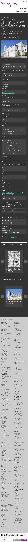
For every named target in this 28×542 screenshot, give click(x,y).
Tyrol (2, 350)
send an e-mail (14, 236)
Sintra (16, 441)
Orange (4, 488)
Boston (17, 502)
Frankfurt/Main (6, 504)
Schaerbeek (5, 371)
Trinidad (17, 430)
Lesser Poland (18, 433)
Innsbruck (5, 351)
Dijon (3, 474)
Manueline (4, 88)
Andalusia (17, 471)
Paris (3, 491)
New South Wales (5, 333)
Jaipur (16, 338)
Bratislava (17, 460)
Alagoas (3, 384)
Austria (3, 341)
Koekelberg (5, 368)
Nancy (3, 477)
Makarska (4, 437)
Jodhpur (17, 340)
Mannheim (5, 496)
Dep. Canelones (18, 514)
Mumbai (17, 332)
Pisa (16, 368)
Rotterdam (18, 418)
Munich (4, 499)
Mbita (16, 381)
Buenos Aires (4, 323)
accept (24, 539)
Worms (4, 516)
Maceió (4, 385)
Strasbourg (5, 479)
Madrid (17, 480)
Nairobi (16, 384)
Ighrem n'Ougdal (19, 403)
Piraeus (4, 527)
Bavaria (3, 498)
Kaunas (17, 393)
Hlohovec (4, 451)
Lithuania (16, 391)
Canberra (4, 332)
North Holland (18, 413)
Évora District (18, 445)
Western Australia (6, 338)
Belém (12, 194)
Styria (2, 348)
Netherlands (17, 411)
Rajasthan (17, 333)
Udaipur (17, 344)
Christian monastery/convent (15, 129)
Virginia (16, 508)
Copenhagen (5, 458)
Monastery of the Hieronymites (10, 66)
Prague (3, 442)
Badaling (4, 416)
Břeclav (4, 450)
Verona (17, 377)
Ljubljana (17, 467)
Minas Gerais (4, 392)
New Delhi (18, 329)
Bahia (2, 387)
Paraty (3, 408)
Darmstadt (5, 503)
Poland (16, 431)
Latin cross (4, 97)
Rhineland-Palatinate (7, 511)
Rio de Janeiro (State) (6, 403)
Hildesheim (5, 510)
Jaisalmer (17, 339)
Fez (16, 407)
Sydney (4, 334)
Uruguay (16, 513)
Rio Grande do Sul (6, 400)
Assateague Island (20, 498)
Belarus (3, 361)
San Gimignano (19, 369)
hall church (11, 97)
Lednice (4, 452)
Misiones (3, 325)
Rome (16, 357)
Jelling (4, 463)
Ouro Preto (5, 395)
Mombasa (16, 382)
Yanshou (4, 418)
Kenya (15, 378)
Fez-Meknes (17, 406)
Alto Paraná (17, 422)
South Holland (18, 415)
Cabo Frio (4, 405)
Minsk (2, 362)
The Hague (18, 419)
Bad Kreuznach (6, 513)
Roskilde (4, 468)
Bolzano (17, 363)
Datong (4, 426)
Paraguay (16, 421)
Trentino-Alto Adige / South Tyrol (20, 362)
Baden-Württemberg (6, 494)
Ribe (3, 465)
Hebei (2, 420)
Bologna (17, 352)
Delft (16, 417)
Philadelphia (18, 507)
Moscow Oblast (18, 452)
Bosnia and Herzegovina (4, 374)
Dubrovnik (5, 433)
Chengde (4, 421)
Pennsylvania (17, 506)
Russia (16, 448)
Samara (17, 455)
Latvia (16, 388)
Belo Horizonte (6, 393)
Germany (3, 492)
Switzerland (17, 482)
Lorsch (4, 506)
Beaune (4, 473)
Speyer (3, 514)
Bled (16, 464)
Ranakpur (17, 342)
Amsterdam (18, 414)
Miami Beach (18, 494)
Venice (16, 376)
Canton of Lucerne (19, 483)
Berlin (2, 500)
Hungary (16, 322)
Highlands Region (6, 440)
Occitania (3, 481)
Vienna (3, 357)
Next (25, 261)
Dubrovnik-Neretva (6, 432)
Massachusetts (18, 501)
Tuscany (16, 364)
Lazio (15, 355)
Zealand (3, 466)
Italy (15, 349)
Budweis (4, 446)
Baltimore (17, 499)
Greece (3, 522)
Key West (17, 493)
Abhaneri (17, 334)
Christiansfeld (6, 462)
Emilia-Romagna (18, 351)
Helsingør (4, 459)
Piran (16, 468)
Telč (3, 441)
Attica (2, 524)
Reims (3, 478)
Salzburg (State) (5, 345)
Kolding (4, 464)
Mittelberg (5, 359)
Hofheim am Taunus (7, 505)
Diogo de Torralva (12, 149)
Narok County (18, 385)
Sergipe (3, 410)
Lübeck (4, 519)
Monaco (16, 399)
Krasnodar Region (19, 449)
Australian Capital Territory (6, 330)
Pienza (16, 367)
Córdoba (17, 473)
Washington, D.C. (18, 511)
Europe (3, 192)
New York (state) (18, 503)
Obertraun (5, 355)
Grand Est (4, 476)
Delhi (16, 328)
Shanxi (3, 425)
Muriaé (4, 394)
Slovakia (16, 459)
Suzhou (4, 423)
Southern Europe (10, 192)
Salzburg (4, 346)
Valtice (4, 453)
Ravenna (17, 354)
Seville (17, 477)
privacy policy (4, 539)
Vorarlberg (4, 358)
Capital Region (5, 457)
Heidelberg (5, 495)
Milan (16, 359)
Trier (3, 515)
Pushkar (17, 341)
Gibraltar (3, 521)
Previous (2, 261)
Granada (17, 474)
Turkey (16, 486)
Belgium (3, 364)
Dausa (16, 336)
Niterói (4, 407)
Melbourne (5, 337)
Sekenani (17, 386)
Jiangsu (3, 422)
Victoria (3, 336)
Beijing (4, 417)
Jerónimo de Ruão (12, 153)
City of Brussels (6, 367)
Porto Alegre (5, 402)
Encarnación (18, 427)
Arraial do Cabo (6, 404)
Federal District (5, 389)
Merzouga (18, 404)
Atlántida (17, 515)
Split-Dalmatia (5, 435)
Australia (3, 328)
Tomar (16, 443)
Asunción (16, 425)
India (15, 325)
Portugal (18, 192)
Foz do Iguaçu (6, 399)
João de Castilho (6, 101)
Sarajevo (4, 381)
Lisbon (8, 194)
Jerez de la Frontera (20, 475)
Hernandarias (19, 423)
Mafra (16, 440)
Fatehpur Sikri (19, 347)
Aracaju (4, 412)
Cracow (17, 434)
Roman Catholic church (8, 92)
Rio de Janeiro (6, 409)
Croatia (3, 430)
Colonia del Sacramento (18, 519)
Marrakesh (18, 410)
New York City (19, 504)
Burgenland (4, 342)
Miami (16, 495)
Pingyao (4, 428)
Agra (16, 346)
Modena (17, 353)
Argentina (4, 322)
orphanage (11, 131)
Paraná (3, 397)
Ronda (17, 476)
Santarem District (19, 442)
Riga (16, 390)
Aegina (4, 525)
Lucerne (17, 484)
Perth (3, 339)
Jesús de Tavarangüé (20, 428)
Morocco (16, 401)
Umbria (16, 371)
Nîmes (3, 482)
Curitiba (4, 398)
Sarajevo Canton (5, 380)
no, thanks (16, 539)
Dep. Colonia (17, 517)
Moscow (17, 453)
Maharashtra (17, 330)
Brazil (2, 383)
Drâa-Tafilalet (18, 402)
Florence (17, 366)
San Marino (17, 457)
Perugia (17, 373)
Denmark (3, 455)
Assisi (16, 372)
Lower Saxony (5, 508)
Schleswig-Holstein (6, 518)
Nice (3, 487)
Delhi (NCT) (17, 327)
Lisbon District (18, 437)
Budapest (16, 323)
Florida (16, 492)
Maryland (17, 497)
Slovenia (16, 462)
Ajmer (16, 335)
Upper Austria (4, 353)
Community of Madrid (20, 479)
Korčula (4, 434)
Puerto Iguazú (6, 326)
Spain (15, 470)
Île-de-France (4, 489)
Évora (16, 446)
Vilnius (17, 394)
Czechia (3, 438)
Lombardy (16, 358)
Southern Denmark (6, 460)
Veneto (16, 374)
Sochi (16, 450)
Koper (16, 465)
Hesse (2, 502)
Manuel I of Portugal (7, 158)
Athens (4, 526)
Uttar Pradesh (18, 345)
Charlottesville (19, 509)
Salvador (4, 388)
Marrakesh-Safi (18, 408)
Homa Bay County (19, 380)
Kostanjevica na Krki (20, 466)
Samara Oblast (18, 454)
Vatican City (17, 522)
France (3, 469)
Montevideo (17, 520)
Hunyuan (4, 427)
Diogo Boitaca (11, 142)
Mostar (4, 378)
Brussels (3, 366)
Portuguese (5, 84)
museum (10, 133)
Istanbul (16, 487)
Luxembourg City (19, 397)
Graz (3, 349)
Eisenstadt (5, 344)
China (2, 413)
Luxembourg (17, 396)
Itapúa (15, 426)
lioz (3, 138)
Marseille (4, 486)
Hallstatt (4, 354)
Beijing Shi (4, 415)
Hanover (4, 509)
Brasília (4, 390)
